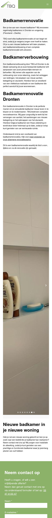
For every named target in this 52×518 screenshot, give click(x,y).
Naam (8, 501)
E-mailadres (11, 512)
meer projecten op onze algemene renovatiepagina (24, 138)
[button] (18, 412)
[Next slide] (46, 285)
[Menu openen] (47, 4)
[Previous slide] (6, 285)
